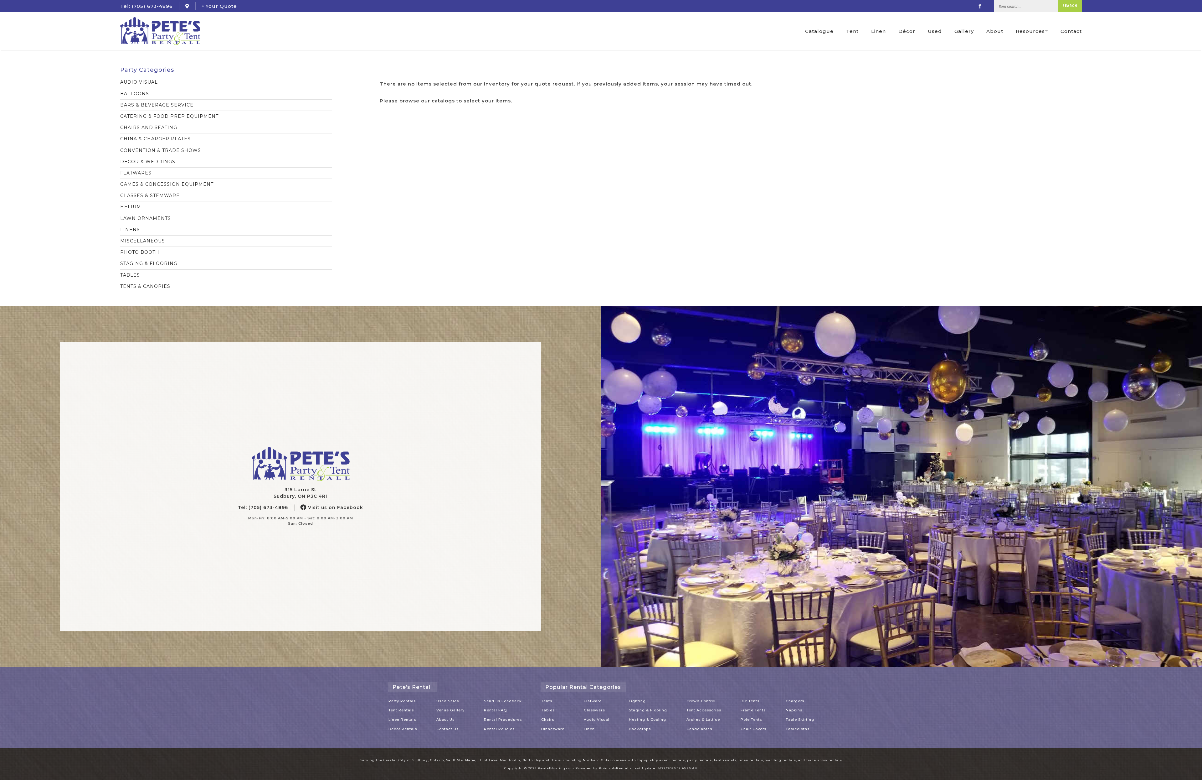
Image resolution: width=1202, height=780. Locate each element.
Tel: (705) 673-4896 (263, 507)
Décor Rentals (402, 729)
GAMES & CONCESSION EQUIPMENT (166, 184)
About (994, 31)
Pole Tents (751, 719)
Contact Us (447, 729)
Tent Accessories (703, 710)
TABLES (130, 275)
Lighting (637, 701)
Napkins (794, 710)
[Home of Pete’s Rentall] (301, 464)
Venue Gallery (450, 710)
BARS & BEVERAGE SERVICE (156, 105)
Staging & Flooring (648, 710)
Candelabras (699, 729)
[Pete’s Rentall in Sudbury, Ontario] (187, 6)
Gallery (964, 31)
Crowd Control (701, 701)
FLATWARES (136, 173)
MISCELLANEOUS (142, 241)
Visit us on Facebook (334, 507)
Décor (906, 31)
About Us (445, 719)
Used (935, 31)
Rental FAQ (495, 710)
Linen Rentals (402, 719)
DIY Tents (750, 701)
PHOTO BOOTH (139, 252)
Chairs (547, 719)
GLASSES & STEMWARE (150, 195)
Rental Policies (499, 729)
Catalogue (819, 31)
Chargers (795, 701)
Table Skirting (800, 719)
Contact (1071, 31)
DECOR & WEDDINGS (147, 161)
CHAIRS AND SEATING (148, 127)
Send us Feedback (503, 701)
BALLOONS (134, 93)
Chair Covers (753, 729)
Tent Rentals (401, 710)
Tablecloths (797, 729)
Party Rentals (402, 701)
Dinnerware (552, 729)
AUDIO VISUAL (139, 82)
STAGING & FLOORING (148, 263)
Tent (852, 31)
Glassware (594, 710)
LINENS (130, 229)
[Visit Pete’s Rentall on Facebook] (980, 6)
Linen (878, 31)
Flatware (593, 701)
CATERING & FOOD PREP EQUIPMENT (169, 116)
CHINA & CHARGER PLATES (155, 139)
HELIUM (130, 207)
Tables (548, 710)
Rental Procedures (503, 719)
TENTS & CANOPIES (145, 286)
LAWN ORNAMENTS (145, 218)
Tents (546, 701)
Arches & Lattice (703, 719)
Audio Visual (596, 719)
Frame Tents (753, 710)
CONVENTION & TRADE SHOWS (160, 150)
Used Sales (447, 701)
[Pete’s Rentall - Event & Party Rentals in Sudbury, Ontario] (160, 31)
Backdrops (640, 729)
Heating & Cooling (647, 719)
